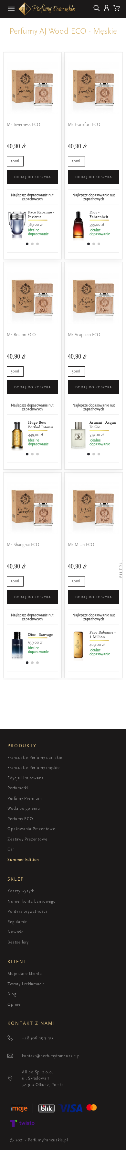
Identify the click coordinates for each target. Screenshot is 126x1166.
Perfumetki (17, 787)
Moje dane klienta (24, 973)
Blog (11, 993)
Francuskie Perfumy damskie (34, 757)
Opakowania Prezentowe (31, 828)
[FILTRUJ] (121, 583)
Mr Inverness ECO (23, 124)
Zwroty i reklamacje (26, 983)
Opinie (14, 1004)
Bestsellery (18, 942)
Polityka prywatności (27, 911)
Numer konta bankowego (31, 901)
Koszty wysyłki (21, 890)
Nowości (16, 931)
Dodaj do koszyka (32, 177)
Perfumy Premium (24, 798)
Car (10, 849)
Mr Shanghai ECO (23, 544)
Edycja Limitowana (25, 777)
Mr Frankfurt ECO (84, 124)
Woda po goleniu (23, 808)
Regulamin (17, 921)
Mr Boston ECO (21, 334)
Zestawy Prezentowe (27, 839)
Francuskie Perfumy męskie (33, 767)
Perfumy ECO (20, 818)
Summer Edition (23, 859)
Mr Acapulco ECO (84, 334)
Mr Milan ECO (81, 544)
